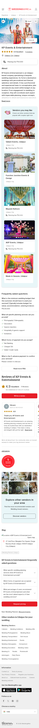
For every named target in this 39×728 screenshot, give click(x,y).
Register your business (26, 674)
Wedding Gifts (30, 629)
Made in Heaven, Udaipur (16, 276)
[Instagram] (17, 701)
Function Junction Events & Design (17, 176)
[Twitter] (8, 701)
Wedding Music (25, 633)
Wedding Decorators (8, 648)
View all (31, 40)
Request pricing (20, 604)
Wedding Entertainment (9, 640)
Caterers (4, 629)
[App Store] (9, 692)
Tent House (24, 636)
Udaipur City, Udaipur (12, 56)
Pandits (14, 651)
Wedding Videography (9, 644)
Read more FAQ (19, 369)
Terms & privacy (17, 671)
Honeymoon (23, 644)
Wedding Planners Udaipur (10, 552)
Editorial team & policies (18, 677)
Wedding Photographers (10, 633)
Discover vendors (19, 516)
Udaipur (14, 15)
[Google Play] (24, 692)
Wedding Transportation (9, 636)
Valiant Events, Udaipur (16, 142)
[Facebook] (3, 701)
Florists (22, 640)
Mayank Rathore (13, 209)
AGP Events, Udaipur (15, 242)
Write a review (19, 396)
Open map (31, 537)
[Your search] (3, 21)
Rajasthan (5, 15)
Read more (6, 101)
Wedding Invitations (16, 629)
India (8, 712)
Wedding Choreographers (10, 659)
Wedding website (7, 680)
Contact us (5, 671)
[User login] (36, 9)
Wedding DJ (6, 651)
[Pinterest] (13, 701)
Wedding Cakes (23, 648)
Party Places (16, 655)
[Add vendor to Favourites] (35, 21)
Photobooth (24, 651)
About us (5, 677)
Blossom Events (24, 612)
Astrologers (5, 655)
